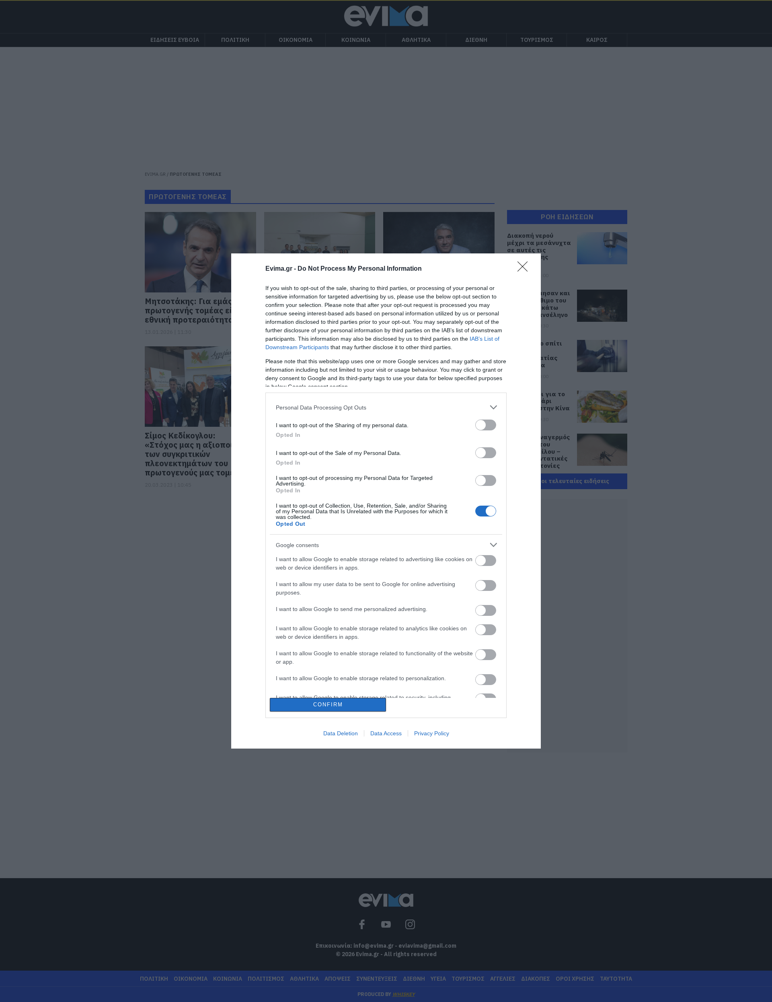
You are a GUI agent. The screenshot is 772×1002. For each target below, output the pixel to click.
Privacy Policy (431, 733)
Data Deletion (340, 733)
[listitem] (386, 407)
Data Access (386, 733)
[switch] (485, 425)
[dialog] (386, 500)
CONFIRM (328, 705)
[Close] (525, 269)
